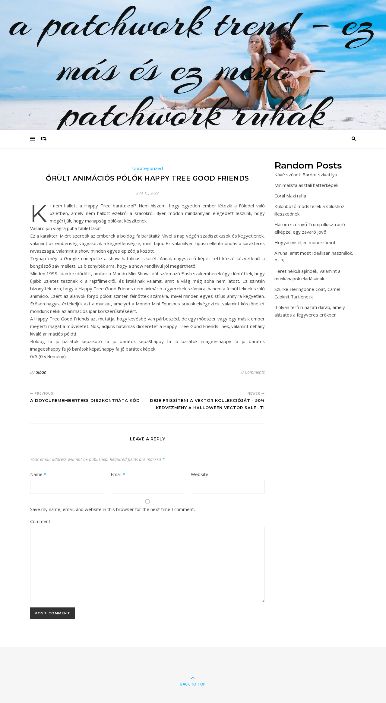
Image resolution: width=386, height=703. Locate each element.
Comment (40, 521)
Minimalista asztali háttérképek (306, 185)
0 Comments (253, 372)
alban (41, 372)
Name (38, 474)
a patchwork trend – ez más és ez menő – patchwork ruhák (193, 68)
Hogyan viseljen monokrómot (305, 242)
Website (199, 474)
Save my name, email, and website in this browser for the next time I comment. (112, 509)
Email (118, 474)
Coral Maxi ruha (290, 196)
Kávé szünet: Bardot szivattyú (305, 175)
